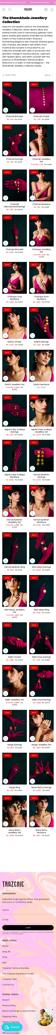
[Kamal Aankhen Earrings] (41, 456)
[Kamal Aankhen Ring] (14, 548)
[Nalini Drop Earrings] (41, 638)
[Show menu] (4, 9)
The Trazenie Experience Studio (18, 973)
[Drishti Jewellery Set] (14, 366)
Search (5, 999)
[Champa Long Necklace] (14, 278)
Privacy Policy (48, 932)
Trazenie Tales (9, 979)
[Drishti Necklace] (41, 366)
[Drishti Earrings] (41, 323)
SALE (4, 962)
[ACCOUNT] (46, 9)
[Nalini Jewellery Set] (14, 681)
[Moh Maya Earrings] (41, 548)
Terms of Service (12, 934)
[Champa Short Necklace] (41, 278)
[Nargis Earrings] (14, 726)
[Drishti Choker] (14, 323)
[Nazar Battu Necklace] (41, 811)
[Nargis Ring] (14, 769)
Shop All (6, 951)
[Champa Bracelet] (14, 230)
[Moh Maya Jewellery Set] (14, 591)
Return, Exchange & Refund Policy (19, 1010)
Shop (4, 957)
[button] (10, 9)
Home (5, 946)
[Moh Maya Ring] (41, 591)
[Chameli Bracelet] (14, 97)
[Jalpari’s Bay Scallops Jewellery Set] (41, 410)
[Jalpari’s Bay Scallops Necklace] (14, 456)
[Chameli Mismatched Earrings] (14, 185)
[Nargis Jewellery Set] (41, 726)
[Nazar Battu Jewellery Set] (14, 811)
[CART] (52, 9)
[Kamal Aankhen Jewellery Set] (14, 501)
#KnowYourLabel (10, 1033)
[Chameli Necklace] (41, 185)
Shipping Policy (9, 1016)
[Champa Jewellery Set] (41, 230)
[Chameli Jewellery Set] (41, 140)
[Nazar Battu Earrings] (41, 769)
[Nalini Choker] (14, 638)
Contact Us (8, 984)
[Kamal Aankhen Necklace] (41, 501)
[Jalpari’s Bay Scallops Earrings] (14, 410)
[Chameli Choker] (41, 97)
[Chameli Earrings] (14, 140)
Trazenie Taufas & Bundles (15, 968)
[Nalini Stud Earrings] (41, 681)
